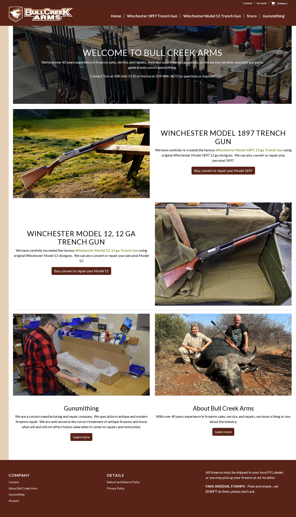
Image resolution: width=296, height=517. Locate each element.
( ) (281, 3)
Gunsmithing (16, 494)
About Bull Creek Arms (23, 488)
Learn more (81, 437)
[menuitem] (248, 3)
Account (262, 3)
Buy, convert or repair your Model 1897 (223, 170)
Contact (247, 3)
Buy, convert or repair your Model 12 (81, 271)
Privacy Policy (116, 488)
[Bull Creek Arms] (41, 16)
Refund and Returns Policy (123, 482)
